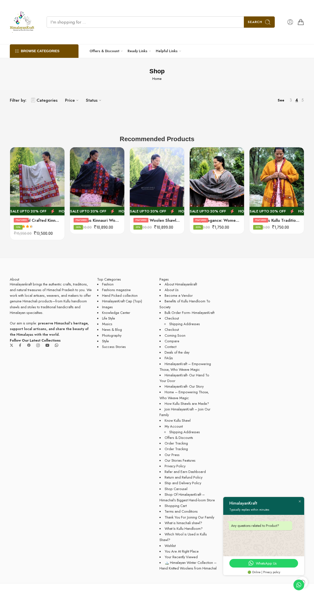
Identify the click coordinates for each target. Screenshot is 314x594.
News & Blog (112, 329)
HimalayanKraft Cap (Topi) (122, 301)
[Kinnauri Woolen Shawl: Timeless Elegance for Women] (157, 181)
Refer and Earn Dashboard (185, 471)
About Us (172, 289)
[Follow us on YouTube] (47, 345)
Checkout (172, 318)
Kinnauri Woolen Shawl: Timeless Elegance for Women (157, 220)
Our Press (172, 454)
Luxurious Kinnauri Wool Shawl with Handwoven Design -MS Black (97, 220)
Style (105, 341)
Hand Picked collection (120, 295)
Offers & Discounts (179, 437)
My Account (174, 426)
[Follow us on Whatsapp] (56, 345)
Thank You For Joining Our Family (189, 517)
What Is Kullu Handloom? (184, 528)
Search (255, 22)
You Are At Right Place (182, 551)
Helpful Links (167, 51)
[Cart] (300, 22)
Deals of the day (177, 352)
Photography (111, 335)
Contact (170, 346)
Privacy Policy (175, 466)
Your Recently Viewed (181, 556)
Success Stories (114, 346)
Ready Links (137, 51)
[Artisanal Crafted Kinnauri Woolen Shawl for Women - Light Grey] (37, 181)
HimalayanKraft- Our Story (184, 386)
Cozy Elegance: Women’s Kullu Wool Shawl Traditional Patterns (216, 220)
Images (107, 306)
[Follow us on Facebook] (20, 345)
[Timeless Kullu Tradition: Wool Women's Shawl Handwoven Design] (276, 181)
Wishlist (170, 545)
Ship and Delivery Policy (183, 482)
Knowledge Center (116, 312)
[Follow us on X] (11, 345)
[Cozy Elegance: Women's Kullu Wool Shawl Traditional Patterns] (217, 181)
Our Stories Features (180, 460)
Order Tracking (176, 443)
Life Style (108, 318)
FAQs (169, 357)
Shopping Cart (176, 505)
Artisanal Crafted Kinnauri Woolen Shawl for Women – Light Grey (37, 220)
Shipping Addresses (184, 323)
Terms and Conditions (181, 511)
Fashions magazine (116, 289)
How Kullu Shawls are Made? (187, 403)
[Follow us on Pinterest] (29, 345)
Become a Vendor (179, 295)
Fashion (108, 284)
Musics (107, 323)
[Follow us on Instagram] (38, 345)
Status (92, 100)
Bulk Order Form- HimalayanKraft (189, 312)
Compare (172, 341)
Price (70, 100)
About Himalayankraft (181, 284)
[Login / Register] (290, 22)
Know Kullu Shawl (178, 420)
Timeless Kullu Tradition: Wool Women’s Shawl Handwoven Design (276, 220)
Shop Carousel (176, 488)
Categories (47, 100)
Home (157, 78)
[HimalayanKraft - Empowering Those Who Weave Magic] (22, 22)
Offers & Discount (104, 51)
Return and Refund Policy (183, 477)
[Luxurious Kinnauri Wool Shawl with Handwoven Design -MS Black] (97, 181)
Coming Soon (175, 335)
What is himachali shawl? (183, 522)
